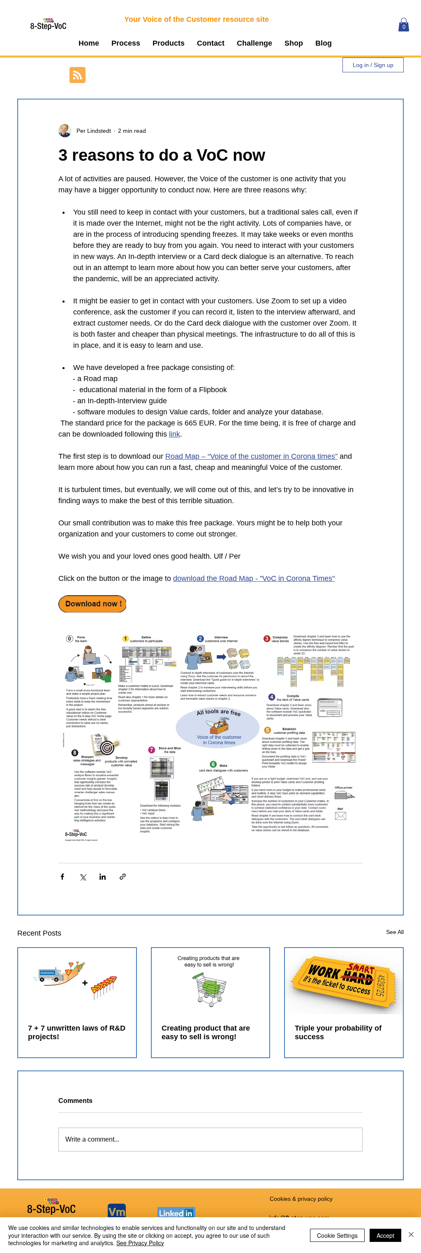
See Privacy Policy (140, 1243)
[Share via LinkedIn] (102, 877)
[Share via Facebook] (62, 877)
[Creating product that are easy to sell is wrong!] (211, 981)
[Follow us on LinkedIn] (177, 1213)
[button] (125, 43)
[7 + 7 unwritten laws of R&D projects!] (77, 981)
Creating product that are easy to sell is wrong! (206, 1032)
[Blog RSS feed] (77, 75)
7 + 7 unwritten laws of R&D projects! (76, 1032)
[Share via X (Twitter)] (82, 877)
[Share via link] (123, 877)
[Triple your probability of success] (344, 981)
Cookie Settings (337, 1235)
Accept (385, 1235)
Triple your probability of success (338, 1032)
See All (395, 932)
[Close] (411, 1235)
